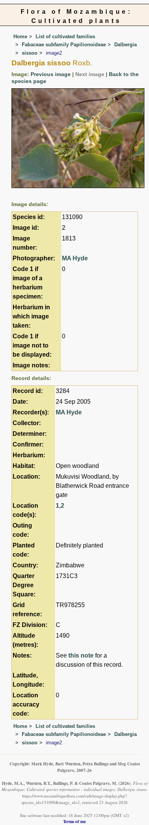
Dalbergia (125, 44)
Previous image (51, 74)
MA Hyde (75, 258)
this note (81, 655)
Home (20, 36)
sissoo (29, 53)
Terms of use (74, 821)
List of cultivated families (65, 36)
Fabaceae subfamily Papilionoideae (64, 44)
